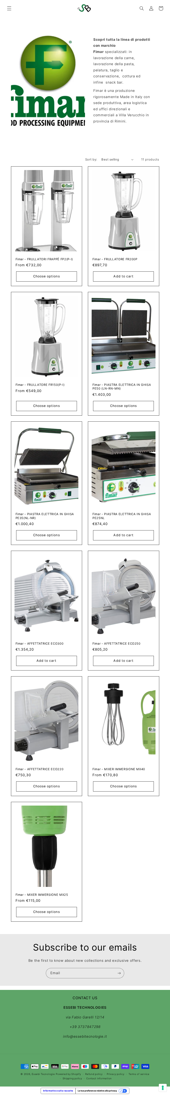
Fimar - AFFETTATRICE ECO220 (40, 769)
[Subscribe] (119, 973)
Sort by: (91, 159)
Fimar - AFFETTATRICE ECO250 (116, 643)
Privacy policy (115, 1074)
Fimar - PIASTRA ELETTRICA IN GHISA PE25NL (121, 515)
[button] (9, 8)
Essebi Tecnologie (43, 1074)
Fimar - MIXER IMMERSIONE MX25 (42, 894)
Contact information (99, 1078)
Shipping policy (72, 1078)
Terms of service (139, 1074)
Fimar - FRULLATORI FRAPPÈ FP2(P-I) (44, 259)
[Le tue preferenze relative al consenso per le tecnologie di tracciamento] (163, 1088)
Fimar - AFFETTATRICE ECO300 (40, 643)
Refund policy (94, 1074)
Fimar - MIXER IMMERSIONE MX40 (118, 769)
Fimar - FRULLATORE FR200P (114, 259)
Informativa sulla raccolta (58, 1090)
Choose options (46, 276)
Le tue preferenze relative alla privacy (97, 1090)
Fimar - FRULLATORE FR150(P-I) (40, 384)
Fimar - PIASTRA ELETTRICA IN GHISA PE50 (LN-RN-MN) (121, 386)
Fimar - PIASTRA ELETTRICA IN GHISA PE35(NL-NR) (45, 515)
